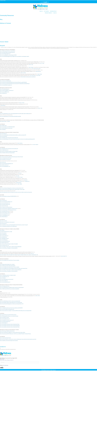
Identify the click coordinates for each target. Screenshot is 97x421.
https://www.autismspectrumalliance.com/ (6, 201)
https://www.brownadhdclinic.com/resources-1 (7, 90)
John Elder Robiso (18, 182)
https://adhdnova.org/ (3, 125)
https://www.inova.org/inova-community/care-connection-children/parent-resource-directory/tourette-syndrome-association (18, 339)
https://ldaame (2, 230)
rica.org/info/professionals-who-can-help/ (6, 231)
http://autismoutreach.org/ (4, 205)
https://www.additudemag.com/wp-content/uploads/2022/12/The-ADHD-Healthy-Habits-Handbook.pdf (15, 113)
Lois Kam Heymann (35, 144)
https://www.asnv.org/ (3, 223)
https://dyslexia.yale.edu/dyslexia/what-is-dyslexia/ (7, 264)
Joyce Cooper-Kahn (32, 75)
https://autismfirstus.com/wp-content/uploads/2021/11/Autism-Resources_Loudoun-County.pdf (14, 224)
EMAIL (5, 350)
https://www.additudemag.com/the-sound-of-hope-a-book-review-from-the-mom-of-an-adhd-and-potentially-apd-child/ (17, 139)
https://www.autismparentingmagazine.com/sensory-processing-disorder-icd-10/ (11, 188)
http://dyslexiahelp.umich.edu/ (4, 238)
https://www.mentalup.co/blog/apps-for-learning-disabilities (8, 271)
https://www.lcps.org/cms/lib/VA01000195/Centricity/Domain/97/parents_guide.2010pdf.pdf (13, 82)
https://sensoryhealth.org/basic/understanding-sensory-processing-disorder (11, 302)
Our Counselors (46, 11)
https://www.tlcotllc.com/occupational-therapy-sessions (8, 314)
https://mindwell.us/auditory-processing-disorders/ (7, 152)
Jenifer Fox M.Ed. (23, 72)
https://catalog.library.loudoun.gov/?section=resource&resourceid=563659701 (11, 307)
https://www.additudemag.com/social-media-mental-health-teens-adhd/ (10, 116)
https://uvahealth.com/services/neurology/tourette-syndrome (9, 340)
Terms (6, 360)
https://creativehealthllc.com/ (4, 215)
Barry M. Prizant (20, 177)
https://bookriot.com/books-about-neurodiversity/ (28, 76)
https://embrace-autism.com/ (4, 164)
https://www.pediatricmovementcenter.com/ (6, 320)
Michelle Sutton (27, 181)
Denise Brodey (40, 74)
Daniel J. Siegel (31, 67)
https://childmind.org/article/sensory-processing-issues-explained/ (9, 288)
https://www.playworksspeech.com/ (5, 321)
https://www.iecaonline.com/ (4, 235)
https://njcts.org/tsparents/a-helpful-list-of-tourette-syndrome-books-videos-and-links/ (12, 332)
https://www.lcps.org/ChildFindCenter (5, 80)
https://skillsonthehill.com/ (4, 216)
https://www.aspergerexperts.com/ (5, 166)
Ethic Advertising (5, 365)
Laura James (17, 175)
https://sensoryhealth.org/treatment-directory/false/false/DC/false (9, 326)
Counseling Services (53, 11)
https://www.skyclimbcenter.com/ (5, 318)
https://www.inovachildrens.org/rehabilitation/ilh (7, 309)
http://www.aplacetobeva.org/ (4, 211)
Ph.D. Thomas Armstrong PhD (36, 68)
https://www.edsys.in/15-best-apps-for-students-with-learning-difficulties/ (10, 246)
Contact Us (11, 360)
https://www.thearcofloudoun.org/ (5, 204)
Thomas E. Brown (21, 102)
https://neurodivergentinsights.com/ (5, 53)
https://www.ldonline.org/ (3, 239)
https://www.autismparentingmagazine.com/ (6, 163)
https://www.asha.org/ (3, 133)
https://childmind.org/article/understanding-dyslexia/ (7, 265)
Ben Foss (32, 253)
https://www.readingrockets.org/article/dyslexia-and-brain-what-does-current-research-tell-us (13, 268)
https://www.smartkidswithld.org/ (5, 241)
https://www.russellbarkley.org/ (4, 91)
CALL (1, 350)
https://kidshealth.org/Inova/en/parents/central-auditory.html (9, 137)
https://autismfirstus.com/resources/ (5, 159)
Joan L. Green (42, 63)
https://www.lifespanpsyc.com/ (4, 276)
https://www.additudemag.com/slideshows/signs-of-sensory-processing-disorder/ (12, 287)
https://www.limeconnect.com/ (4, 245)
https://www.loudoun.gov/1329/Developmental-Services (8, 209)
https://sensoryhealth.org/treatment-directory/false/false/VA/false (9, 324)
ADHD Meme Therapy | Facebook (5, 121)
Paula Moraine (3, 105)
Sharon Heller (38, 295)
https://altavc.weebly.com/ (4, 280)
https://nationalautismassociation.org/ (5, 158)
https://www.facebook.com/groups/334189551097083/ (8, 196)
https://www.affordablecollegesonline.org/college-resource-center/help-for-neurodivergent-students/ (14, 56)
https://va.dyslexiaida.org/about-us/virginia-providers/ (8, 275)
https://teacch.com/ (3, 162)
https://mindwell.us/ (3, 129)
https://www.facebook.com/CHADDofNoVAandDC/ (7, 126)
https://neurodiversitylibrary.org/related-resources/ (7, 52)
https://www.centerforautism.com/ (5, 203)
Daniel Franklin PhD (64, 256)
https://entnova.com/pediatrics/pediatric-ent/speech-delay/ (9, 151)
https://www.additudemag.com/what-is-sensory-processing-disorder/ (10, 301)
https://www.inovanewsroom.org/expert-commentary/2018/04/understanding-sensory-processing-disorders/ (15, 310)
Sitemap (8, 360)
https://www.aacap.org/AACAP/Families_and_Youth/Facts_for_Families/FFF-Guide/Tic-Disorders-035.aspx (15, 333)
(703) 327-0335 (2, 359)
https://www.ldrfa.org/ (3, 234)
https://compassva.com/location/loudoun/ (6, 207)
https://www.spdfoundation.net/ (4, 286)
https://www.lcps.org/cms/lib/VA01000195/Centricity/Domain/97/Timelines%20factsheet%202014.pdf (14, 83)
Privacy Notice (2, 360)
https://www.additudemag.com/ (4, 89)
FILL (3, 350)
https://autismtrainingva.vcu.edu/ (5, 212)
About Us (41, 11)
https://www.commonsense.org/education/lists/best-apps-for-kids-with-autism (11, 156)
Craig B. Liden (40, 108)
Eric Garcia (19, 173)
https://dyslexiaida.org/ (3, 237)
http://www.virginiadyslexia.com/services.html (6, 279)
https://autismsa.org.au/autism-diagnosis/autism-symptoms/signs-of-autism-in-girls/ (12, 189)
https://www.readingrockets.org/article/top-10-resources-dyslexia (9, 260)
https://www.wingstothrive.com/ (4, 213)
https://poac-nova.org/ (3, 220)
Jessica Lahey (31, 64)
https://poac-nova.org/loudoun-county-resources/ (7, 222)
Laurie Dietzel (38, 75)
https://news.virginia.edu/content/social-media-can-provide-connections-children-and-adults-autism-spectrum (16, 192)
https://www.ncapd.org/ (3, 136)
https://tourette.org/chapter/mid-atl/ (5, 337)
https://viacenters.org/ (3, 200)
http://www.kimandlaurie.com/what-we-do (6, 128)
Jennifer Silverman (38, 71)
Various (21, 181)
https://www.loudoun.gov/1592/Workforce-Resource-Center (8, 208)
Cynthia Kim (25, 179)
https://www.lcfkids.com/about (4, 317)
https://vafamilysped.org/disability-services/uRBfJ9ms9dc (8, 226)
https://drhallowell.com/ (3, 93)
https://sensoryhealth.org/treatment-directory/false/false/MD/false (10, 325)
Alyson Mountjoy (20, 143)
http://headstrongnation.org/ (4, 242)
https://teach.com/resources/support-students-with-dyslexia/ (9, 243)
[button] (42, 11)
